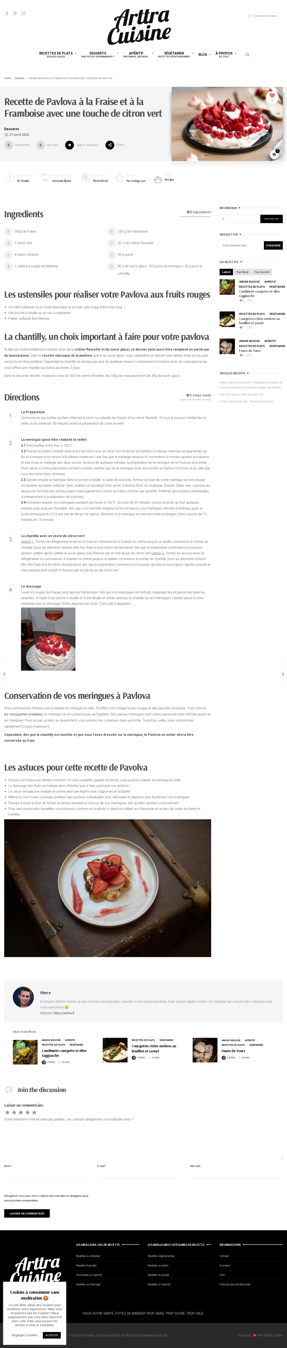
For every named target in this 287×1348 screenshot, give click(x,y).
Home (7, 78)
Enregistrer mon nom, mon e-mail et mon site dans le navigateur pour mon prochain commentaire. (46, 1198)
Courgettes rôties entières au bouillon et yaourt (259, 320)
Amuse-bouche (249, 281)
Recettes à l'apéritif (159, 1284)
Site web (195, 1166)
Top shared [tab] (261, 272)
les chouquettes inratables (23, 714)
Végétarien (174, 54)
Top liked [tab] (242, 272)
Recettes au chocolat (88, 1256)
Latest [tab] (226, 272)
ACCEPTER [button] (51, 1335)
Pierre (45, 993)
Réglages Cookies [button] (25, 1335)
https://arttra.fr (64, 1013)
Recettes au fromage (88, 1284)
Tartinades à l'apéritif (89, 1274)
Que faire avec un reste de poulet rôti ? (242, 394)
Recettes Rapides (86, 1265)
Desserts (98, 54)
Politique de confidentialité (235, 1284)
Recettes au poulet (158, 1274)
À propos (224, 54)
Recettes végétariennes (161, 1256)
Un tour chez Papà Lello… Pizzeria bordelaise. (247, 401)
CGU (222, 1274)
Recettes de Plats (56, 54)
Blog (203, 55)
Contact (224, 1256)
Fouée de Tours (250, 350)
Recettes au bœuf (158, 1265)
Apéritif (136, 54)
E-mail (101, 1166)
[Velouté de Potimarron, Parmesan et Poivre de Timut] (4, 674)
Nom (8, 1166)
